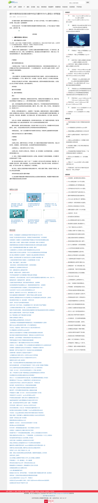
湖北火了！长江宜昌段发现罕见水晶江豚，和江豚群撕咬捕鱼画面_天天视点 (29, 377)
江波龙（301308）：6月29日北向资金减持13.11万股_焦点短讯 (25, 370)
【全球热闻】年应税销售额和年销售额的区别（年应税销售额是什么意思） (28, 322)
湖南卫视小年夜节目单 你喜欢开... (76, 314)
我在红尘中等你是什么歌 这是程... (76, 255)
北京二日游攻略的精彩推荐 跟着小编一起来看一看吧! (23, 247)
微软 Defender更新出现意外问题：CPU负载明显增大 (23, 325)
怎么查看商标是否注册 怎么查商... (76, 220)
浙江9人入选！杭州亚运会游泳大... (77, 311)
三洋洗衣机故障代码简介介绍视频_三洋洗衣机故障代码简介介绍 (26, 287)
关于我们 (54, 493)
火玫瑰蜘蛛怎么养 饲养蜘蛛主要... (76, 185)
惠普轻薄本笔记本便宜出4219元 (18, 420)
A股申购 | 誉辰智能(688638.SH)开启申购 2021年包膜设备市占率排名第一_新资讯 (30, 297)
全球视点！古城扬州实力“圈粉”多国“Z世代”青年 (22, 430)
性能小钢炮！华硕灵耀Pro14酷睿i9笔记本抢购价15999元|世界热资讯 (27, 415)
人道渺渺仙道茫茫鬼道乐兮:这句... (76, 258)
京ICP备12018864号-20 (49, 495)
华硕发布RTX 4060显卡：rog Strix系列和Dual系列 (22, 395)
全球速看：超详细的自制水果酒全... (77, 178)
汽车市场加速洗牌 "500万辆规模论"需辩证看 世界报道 (23, 275)
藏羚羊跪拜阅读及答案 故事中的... (76, 195)
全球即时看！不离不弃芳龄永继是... (77, 269)
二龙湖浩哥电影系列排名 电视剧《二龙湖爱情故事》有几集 (51, 221)
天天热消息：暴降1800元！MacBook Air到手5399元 (23, 405)
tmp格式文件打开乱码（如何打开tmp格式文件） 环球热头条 (25, 382)
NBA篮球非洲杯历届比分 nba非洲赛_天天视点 (21, 438)
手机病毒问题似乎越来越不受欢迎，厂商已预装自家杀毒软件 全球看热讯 (77, 152)
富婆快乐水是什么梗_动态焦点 (17, 360)
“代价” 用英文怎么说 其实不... (75, 227)
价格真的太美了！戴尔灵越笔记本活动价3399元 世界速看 (24, 342)
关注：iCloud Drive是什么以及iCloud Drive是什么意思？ (77, 21)
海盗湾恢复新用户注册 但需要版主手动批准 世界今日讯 (24, 400)
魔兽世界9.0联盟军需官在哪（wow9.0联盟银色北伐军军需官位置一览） (28, 445)
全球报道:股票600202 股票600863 (18, 468)
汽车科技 (79, 7)
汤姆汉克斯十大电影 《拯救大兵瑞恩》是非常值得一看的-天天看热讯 (17, 205)
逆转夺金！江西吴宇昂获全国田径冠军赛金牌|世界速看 (23, 475)
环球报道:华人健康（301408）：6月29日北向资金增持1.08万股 (25, 393)
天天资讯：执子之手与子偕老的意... (77, 350)
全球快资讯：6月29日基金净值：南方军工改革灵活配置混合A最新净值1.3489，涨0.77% (32, 277)
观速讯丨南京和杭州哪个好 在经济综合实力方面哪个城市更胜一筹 (26, 257)
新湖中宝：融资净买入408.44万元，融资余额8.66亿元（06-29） (26, 292)
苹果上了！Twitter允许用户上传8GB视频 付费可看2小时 (77, 163)
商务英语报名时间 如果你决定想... (76, 234)
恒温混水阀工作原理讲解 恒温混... (76, 335)
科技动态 (65, 7)
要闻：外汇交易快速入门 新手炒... (76, 339)
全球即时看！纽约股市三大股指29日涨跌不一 (21, 352)
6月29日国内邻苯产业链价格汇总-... (77, 192)
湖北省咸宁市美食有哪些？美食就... (77, 325)
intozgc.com (60, 493)
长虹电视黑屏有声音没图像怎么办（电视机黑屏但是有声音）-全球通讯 (27, 285)
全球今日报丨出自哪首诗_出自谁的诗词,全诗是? (22, 440)
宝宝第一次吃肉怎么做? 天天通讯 (18, 418)
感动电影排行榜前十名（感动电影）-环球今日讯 (22, 300)
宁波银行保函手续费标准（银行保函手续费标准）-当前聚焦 (25, 282)
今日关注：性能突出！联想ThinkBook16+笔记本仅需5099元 (25, 327)
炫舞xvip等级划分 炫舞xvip (16, 317)
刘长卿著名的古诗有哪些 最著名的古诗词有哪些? (22, 375)
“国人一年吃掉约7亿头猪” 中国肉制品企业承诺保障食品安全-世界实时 (27, 372)
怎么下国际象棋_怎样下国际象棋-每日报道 (20, 315)
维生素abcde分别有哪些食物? (17, 425)
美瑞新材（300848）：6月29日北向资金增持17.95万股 (23, 423)
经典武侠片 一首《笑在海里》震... (76, 265)
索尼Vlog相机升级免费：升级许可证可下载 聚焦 (22, 312)
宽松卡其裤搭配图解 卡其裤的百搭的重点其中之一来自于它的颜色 (17, 221)
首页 (11, 7)
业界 (14, 7)
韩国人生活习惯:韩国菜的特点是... (76, 304)
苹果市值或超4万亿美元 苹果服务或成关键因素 (21, 340)
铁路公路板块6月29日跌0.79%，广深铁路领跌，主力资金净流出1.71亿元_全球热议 (31, 435)
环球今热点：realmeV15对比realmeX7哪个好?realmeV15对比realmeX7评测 (77, 103)
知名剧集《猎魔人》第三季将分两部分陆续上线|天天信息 (77, 146)
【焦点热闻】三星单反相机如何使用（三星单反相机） (23, 265)
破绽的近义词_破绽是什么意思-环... (77, 293)
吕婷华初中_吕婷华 (14, 455)
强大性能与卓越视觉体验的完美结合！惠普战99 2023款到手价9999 (27, 335)
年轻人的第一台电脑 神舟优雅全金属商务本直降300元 (23, 388)
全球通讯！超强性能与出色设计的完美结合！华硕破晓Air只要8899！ (27, 347)
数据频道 (58, 7)
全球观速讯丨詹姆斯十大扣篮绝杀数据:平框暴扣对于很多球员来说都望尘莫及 (29, 240)
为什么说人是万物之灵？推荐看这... (77, 199)
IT (24, 7)
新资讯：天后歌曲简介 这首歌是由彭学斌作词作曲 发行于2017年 (26, 235)
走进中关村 (66, 493)
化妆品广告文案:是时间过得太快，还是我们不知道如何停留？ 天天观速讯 (28, 237)
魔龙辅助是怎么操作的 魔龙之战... (76, 262)
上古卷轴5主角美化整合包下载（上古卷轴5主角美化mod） (24, 307)
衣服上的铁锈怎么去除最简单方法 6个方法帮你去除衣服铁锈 (25, 443)
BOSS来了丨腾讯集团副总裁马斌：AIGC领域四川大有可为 (25, 428)
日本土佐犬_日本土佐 (73, 276)
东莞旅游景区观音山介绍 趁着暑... (76, 272)
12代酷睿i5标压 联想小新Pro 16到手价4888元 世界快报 (24, 355)
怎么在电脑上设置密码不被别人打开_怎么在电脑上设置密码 (25, 458)
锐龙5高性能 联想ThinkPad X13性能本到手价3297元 (23, 357)
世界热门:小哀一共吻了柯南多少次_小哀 (20, 450)
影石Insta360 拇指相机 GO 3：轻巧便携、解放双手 (77, 157)
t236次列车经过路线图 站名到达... (76, 248)
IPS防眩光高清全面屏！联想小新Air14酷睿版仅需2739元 (24, 398)
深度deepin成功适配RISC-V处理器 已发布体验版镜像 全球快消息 (26, 332)
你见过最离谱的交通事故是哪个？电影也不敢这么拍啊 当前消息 (26, 295)
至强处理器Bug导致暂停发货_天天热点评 (20, 320)
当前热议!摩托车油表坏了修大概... (76, 332)
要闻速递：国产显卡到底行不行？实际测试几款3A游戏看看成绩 (26, 350)
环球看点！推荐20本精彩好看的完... (77, 346)
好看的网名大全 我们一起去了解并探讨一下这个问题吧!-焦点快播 (51, 205)
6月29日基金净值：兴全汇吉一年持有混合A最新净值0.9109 (25, 408)
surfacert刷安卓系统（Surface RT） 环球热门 (21, 478)
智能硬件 (51, 7)
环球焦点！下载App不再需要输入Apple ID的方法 (77, 55)
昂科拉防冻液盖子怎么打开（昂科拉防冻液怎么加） (23, 463)
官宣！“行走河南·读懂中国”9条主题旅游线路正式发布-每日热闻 (25, 362)
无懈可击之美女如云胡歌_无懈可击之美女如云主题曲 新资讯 (25, 448)
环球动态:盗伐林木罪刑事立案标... (76, 290)
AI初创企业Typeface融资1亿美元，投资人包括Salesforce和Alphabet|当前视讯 (29, 480)
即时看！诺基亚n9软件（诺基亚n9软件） (20, 272)
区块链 (33, 7)
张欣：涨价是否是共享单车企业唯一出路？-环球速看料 (23, 403)
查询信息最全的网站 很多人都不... (76, 241)
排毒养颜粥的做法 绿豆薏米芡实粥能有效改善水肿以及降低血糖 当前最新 (28, 245)
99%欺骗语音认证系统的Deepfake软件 (19, 330)
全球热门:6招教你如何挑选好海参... (77, 307)
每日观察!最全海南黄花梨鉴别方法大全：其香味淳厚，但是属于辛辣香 (33, 221)
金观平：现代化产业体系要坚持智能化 (19, 302)
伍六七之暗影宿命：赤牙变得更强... (77, 244)
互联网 (20, 7)
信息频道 (72, 7)
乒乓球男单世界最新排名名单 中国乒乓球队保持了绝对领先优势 (34, 205)
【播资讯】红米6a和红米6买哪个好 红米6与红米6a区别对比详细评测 (77, 30)
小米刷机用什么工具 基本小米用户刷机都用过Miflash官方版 (25, 250)
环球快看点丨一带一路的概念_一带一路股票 (21, 460)
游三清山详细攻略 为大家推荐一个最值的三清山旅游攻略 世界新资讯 (27, 255)
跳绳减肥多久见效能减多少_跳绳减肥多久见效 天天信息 (24, 465)
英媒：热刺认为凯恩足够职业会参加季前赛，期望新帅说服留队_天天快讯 (28, 453)
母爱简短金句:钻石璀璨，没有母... (76, 321)
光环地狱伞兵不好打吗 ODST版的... (77, 188)
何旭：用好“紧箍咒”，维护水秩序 (18, 262)
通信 (28, 7)
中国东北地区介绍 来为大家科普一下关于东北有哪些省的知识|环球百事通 (28, 252)
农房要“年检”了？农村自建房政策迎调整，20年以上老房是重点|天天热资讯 (28, 433)
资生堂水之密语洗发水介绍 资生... (76, 206)
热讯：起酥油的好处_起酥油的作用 (18, 270)
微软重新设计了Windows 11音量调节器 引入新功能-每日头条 (25, 380)
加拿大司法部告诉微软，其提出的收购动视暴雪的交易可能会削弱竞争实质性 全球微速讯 (32, 310)
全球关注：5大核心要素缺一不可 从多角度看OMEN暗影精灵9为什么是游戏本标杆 (30, 345)
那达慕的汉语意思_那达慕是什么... (77, 223)
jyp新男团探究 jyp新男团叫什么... (76, 279)
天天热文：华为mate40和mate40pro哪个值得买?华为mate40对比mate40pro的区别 (77, 74)
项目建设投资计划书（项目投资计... (77, 297)
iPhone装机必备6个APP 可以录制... (76, 181)
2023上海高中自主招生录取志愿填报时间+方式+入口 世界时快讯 (26, 367)
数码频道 (43, 7)
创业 (38, 7)
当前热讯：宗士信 (72, 213)
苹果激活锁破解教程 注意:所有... (76, 251)
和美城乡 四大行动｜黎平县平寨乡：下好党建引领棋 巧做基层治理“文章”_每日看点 (31, 473)
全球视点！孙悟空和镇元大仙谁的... (77, 202)
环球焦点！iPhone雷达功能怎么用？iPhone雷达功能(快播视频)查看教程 (77, 84)
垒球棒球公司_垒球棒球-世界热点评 (19, 267)
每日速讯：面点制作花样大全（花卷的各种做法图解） (23, 385)
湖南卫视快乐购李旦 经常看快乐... (76, 237)
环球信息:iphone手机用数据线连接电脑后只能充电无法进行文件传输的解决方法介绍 (77, 93)
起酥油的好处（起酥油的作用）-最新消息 (20, 280)
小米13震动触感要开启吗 (16, 470)
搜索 (88, 2)
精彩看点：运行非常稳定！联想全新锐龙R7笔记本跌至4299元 (25, 337)
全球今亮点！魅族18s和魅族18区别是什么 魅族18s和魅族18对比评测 (77, 65)
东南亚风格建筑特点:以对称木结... (76, 300)
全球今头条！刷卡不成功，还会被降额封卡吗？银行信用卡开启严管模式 (28, 305)
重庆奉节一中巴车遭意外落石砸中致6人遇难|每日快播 (23, 390)
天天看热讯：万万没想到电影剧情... (77, 318)
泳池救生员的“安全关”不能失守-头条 (19, 483)
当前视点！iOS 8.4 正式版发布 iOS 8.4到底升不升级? (77, 112)
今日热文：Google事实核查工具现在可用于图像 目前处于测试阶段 (26, 413)
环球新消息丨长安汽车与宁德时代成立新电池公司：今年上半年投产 (77, 168)
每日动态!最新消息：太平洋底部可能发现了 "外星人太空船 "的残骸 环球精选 (29, 365)
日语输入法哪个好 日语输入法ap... (76, 230)
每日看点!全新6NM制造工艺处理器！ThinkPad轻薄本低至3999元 (26, 410)
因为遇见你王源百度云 (74, 216)
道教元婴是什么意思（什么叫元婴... (77, 209)
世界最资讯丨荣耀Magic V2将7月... (77, 342)
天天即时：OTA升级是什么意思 (76, 47)
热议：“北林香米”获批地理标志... (76, 283)
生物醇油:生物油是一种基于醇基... (76, 328)
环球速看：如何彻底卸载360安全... (77, 286)
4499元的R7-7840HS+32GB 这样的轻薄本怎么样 (22, 290)
